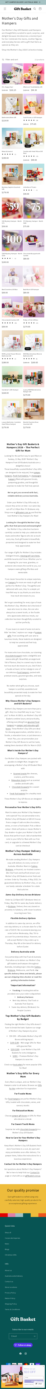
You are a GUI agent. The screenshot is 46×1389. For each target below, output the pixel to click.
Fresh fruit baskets (17, 793)
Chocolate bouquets (20, 787)
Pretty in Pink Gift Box (30, 320)
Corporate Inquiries (12, 1238)
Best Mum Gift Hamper (31, 289)
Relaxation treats (18, 780)
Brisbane (9, 869)
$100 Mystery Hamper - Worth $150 (12, 254)
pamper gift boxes (19, 1116)
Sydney (34, 866)
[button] (5, 8)
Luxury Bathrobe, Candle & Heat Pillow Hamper (11, 423)
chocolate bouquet (13, 656)
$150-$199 (15, 1049)
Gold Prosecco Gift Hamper (32, 117)
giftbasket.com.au (23, 512)
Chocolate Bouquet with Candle (31, 254)
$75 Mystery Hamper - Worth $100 (33, 222)
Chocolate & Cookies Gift (10, 320)
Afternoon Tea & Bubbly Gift (32, 87)
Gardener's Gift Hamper (10, 390)
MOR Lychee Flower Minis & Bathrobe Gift (11, 355)
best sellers (18, 1064)
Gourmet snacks (20, 773)
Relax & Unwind (7, 151)
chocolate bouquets (28, 1129)
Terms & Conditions (12, 1309)
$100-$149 (14, 1043)
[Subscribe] (34, 1336)
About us (8, 1270)
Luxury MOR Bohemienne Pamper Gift (32, 391)
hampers (12, 582)
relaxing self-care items (29, 556)
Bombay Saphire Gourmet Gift (11, 188)
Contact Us (34, 1172)
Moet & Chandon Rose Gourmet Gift (30, 423)
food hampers (23, 672)
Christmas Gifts (11, 1255)
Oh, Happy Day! (7, 87)
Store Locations (11, 1287)
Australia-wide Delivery (14, 1276)
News (7, 1244)
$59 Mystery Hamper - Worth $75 (12, 222)
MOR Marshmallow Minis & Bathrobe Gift (32, 355)
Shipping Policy (11, 1304)
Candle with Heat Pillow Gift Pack (33, 152)
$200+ (15, 1056)
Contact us (9, 1281)
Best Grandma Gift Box (10, 289)
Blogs (7, 1249)
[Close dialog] (43, 1366)
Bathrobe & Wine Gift (9, 117)
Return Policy (10, 1298)
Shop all (8, 1232)
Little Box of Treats (29, 187)
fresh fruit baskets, (21, 476)
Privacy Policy (10, 1293)
